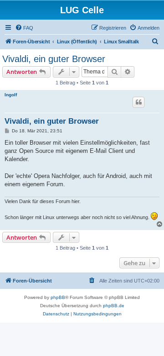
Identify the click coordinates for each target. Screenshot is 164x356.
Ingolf (11, 94)
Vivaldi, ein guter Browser (53, 59)
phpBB (58, 297)
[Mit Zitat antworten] (138, 102)
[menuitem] (24, 27)
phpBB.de (113, 305)
